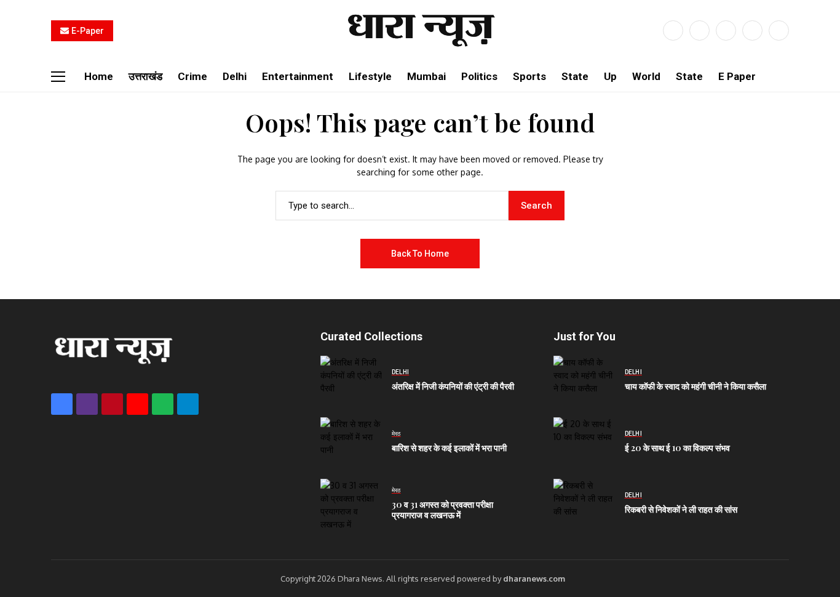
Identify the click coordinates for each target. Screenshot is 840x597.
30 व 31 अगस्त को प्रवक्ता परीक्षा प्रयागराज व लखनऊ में (442, 510)
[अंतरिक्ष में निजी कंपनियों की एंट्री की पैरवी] (351, 380)
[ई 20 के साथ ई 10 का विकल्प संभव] (584, 442)
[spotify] (162, 404)
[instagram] (726, 30)
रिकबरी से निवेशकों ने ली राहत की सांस (681, 509)
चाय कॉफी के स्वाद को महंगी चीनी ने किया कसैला (695, 386)
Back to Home (420, 253)
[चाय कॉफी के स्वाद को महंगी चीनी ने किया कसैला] (584, 380)
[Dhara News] (420, 30)
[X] (699, 30)
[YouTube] (779, 30)
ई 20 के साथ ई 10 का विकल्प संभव (677, 448)
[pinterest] (752, 30)
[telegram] (188, 404)
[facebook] (673, 30)
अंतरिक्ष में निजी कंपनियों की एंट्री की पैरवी (453, 386)
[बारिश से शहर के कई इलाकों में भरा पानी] (351, 442)
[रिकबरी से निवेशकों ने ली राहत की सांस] (584, 503)
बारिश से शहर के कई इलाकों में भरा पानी (449, 448)
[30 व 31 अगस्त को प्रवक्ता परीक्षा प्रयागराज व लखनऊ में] (351, 503)
